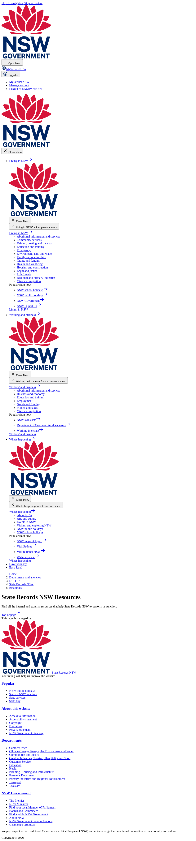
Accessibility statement (23, 719)
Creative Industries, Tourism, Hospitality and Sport (39, 758)
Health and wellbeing (30, 264)
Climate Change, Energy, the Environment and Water (41, 751)
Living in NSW (21, 233)
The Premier (16, 800)
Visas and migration (29, 281)
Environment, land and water (34, 253)
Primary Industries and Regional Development (37, 778)
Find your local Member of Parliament (32, 807)
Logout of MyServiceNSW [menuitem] (25, 88)
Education (15, 765)
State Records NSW (64, 672)
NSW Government (16, 793)
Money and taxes (27, 407)
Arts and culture (26, 518)
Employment (24, 400)
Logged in (13, 75)
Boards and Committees (23, 811)
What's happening (22, 511)
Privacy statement (19, 729)
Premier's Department (22, 775)
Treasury (14, 785)
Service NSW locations (23, 694)
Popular (8, 683)
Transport (15, 782)
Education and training (30, 246)
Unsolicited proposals (22, 824)
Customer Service (20, 761)
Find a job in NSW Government (28, 814)
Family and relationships (31, 257)
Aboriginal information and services (38, 236)
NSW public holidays (30, 528)
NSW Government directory (26, 733)
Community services (29, 240)
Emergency (24, 250)
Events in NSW (26, 522)
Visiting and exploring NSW (34, 525)
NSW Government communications (30, 821)
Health (13, 768)
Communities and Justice (24, 754)
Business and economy (31, 394)
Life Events (24, 274)
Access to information (22, 716)
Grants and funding (28, 260)
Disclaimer (15, 726)
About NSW (24, 515)
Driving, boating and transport (35, 243)
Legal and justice (27, 270)
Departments (12, 740)
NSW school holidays (30, 532)
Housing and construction (32, 267)
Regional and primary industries (36, 277)
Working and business (24, 387)
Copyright (15, 722)
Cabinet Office (18, 747)
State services (17, 697)
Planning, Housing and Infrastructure (31, 772)
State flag (14, 701)
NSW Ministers (18, 804)
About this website (16, 708)
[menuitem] (19, 82)
